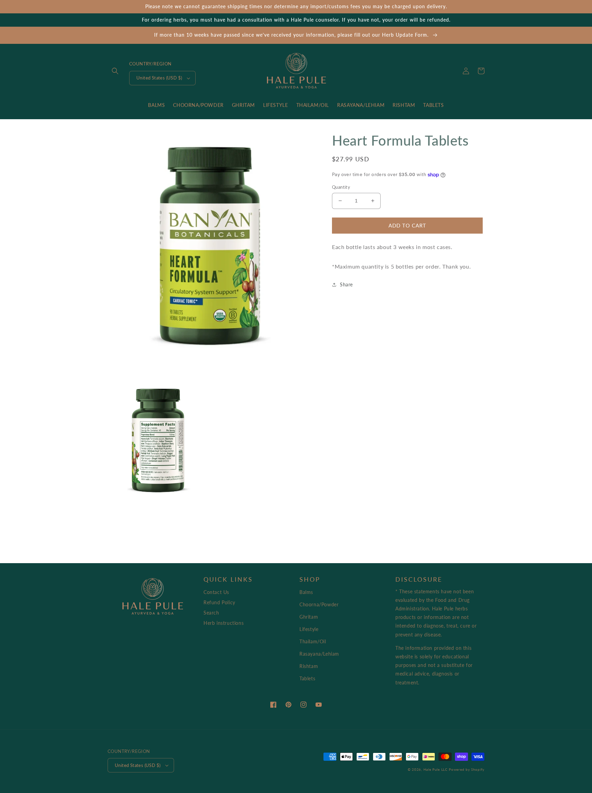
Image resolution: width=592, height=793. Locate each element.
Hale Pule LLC (435, 769)
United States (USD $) (159, 77)
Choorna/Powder (318, 604)
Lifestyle (308, 629)
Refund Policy (219, 602)
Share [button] (346, 284)
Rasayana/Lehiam (319, 654)
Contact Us (216, 592)
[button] (115, 70)
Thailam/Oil (312, 641)
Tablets (307, 678)
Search (211, 613)
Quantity (341, 187)
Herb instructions (224, 623)
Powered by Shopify (466, 769)
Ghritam (308, 617)
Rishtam (308, 666)
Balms (306, 592)
